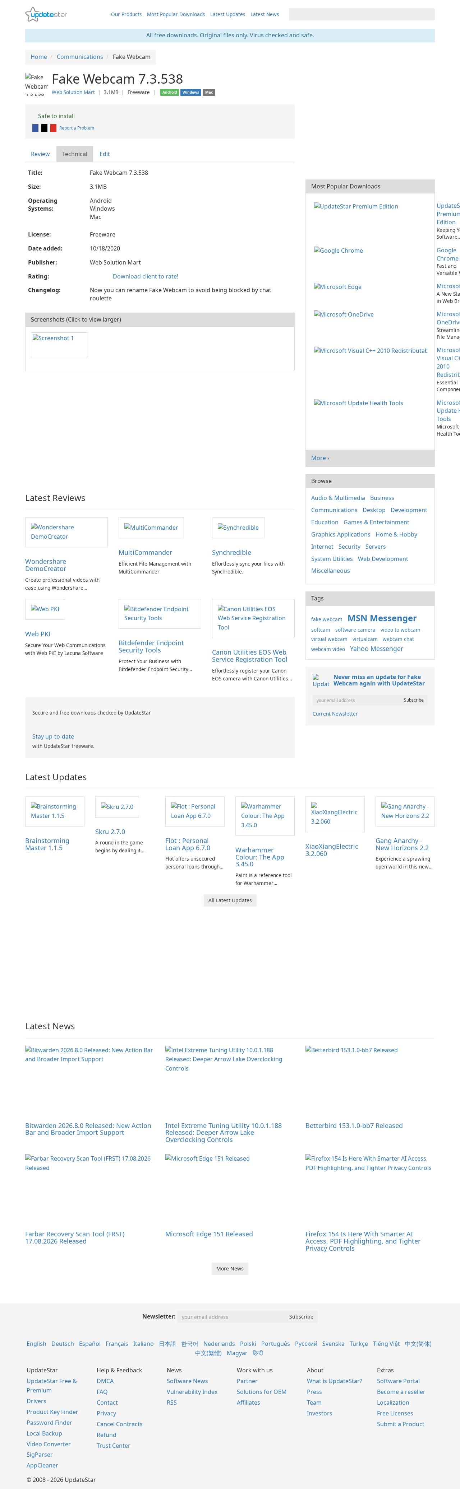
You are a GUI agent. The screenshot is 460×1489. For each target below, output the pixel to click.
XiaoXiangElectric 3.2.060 (331, 850)
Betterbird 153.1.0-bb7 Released (354, 1125)
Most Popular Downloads (176, 14)
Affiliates (248, 1402)
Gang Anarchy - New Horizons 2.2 (402, 844)
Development (409, 510)
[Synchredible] (238, 527)
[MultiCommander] (151, 527)
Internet (322, 547)
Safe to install (56, 116)
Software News (187, 1381)
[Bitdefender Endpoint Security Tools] (160, 613)
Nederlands (219, 1344)
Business (382, 498)
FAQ (102, 1392)
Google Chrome (448, 254)
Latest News (264, 14)
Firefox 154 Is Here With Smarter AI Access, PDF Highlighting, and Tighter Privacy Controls (362, 1241)
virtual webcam (329, 639)
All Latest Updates (230, 900)
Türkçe (359, 1344)
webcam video (328, 649)
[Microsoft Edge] (339, 286)
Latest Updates (227, 14)
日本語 (167, 1344)
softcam (320, 629)
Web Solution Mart (73, 92)
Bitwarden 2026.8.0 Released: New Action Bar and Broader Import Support (88, 1129)
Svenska (333, 1344)
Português (275, 1344)
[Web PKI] (45, 609)
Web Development (383, 559)
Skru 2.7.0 (110, 831)
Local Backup (44, 1433)
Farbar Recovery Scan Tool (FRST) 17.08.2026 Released (74, 1237)
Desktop (374, 510)
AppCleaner (42, 1465)
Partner (247, 1381)
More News (230, 1268)
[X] (45, 128)
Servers (375, 547)
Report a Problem (76, 128)
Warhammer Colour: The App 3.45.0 (259, 857)
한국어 (189, 1344)
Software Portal (398, 1381)
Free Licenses (395, 1413)
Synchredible (231, 552)
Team (314, 1402)
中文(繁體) (208, 1353)
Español (90, 1344)
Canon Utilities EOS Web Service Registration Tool (250, 656)
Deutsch (62, 1344)
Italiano (143, 1344)
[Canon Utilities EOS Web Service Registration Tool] (253, 618)
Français (117, 1344)
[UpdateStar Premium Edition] (357, 206)
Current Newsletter (335, 713)
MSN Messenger (382, 618)
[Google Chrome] (340, 250)
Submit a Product (400, 1424)
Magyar (237, 1353)
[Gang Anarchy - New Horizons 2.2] (405, 811)
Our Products (126, 14)
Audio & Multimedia (338, 498)
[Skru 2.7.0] (117, 806)
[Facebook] (36, 128)
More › (320, 458)
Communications (334, 510)
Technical (74, 154)
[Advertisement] (160, 428)
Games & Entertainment (376, 522)
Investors (319, 1413)
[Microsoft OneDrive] (345, 314)
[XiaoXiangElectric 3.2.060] (335, 814)
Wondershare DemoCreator (45, 565)
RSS (172, 1402)
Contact (107, 1402)
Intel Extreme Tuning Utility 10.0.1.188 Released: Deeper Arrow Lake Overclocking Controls (223, 1132)
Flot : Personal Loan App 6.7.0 (187, 844)
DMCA (105, 1381)
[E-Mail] (54, 128)
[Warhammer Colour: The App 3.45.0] (265, 815)
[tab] (40, 154)
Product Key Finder (52, 1412)
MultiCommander (145, 552)
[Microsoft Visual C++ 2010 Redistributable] (372, 350)
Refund (106, 1435)
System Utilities (332, 559)
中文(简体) (418, 1344)
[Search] (428, 14)
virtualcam (365, 639)
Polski (248, 1344)
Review (40, 154)
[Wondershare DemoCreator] (66, 531)
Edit (105, 154)
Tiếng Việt (386, 1344)
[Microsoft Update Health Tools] (360, 403)
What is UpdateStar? (334, 1381)
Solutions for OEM (262, 1392)
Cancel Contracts (120, 1424)
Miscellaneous (330, 571)
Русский (306, 1344)
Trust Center (113, 1446)
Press (314, 1392)
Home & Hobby (396, 534)
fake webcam (326, 619)
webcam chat (398, 639)
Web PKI (38, 633)
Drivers (36, 1401)
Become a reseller (401, 1392)
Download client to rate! (145, 276)
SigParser (40, 1454)
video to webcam (400, 629)
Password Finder (49, 1423)
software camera (355, 629)
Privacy (106, 1413)
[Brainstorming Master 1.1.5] (55, 811)
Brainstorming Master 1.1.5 (47, 844)
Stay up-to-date (53, 736)
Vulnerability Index (192, 1392)
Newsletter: (159, 1316)
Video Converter (49, 1444)
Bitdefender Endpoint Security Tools (151, 646)
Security (349, 547)
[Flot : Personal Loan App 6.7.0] (195, 811)
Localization (393, 1402)
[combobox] (355, 14)
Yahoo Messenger (376, 648)
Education (325, 522)
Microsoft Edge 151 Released (209, 1234)
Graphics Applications (341, 534)
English (36, 1344)
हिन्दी (258, 1353)
